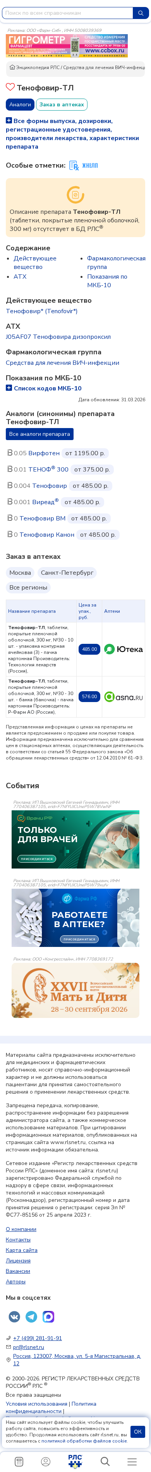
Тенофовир (49, 486)
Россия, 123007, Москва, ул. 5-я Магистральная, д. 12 (77, 1359)
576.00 (89, 697)
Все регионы (28, 587)
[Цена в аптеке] (123, 649)
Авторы (16, 1281)
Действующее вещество (35, 262)
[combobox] (67, 13)
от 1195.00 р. (85, 453)
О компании (21, 1229)
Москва (20, 573)
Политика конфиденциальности (51, 1407)
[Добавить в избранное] (10, 88)
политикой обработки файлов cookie (84, 1441)
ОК (138, 1432)
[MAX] (48, 1316)
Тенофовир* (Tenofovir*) (42, 311)
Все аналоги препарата (39, 434)
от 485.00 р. (90, 486)
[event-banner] (75, 990)
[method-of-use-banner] (67, 45)
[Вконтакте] (14, 1316)
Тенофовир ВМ (42, 518)
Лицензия (18, 1260)
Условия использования (36, 1404)
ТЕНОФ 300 (48, 469)
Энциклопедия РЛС (37, 67)
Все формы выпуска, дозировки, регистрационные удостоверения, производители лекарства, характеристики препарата (72, 134)
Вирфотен (44, 453)
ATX (20, 276)
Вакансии (18, 1271)
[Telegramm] (31, 1316)
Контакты (18, 1239)
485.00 (89, 649)
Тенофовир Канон (46, 535)
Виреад (45, 502)
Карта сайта (22, 1250)
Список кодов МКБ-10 (48, 388)
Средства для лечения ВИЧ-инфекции (106, 67)
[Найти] (141, 13)
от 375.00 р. (92, 469)
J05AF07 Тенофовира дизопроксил (58, 337)
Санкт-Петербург (67, 573)
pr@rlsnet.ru (28, 1347)
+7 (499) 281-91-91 (37, 1338)
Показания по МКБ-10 (107, 281)
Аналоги (20, 104)
